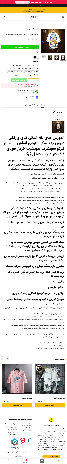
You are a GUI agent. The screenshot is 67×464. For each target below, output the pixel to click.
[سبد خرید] (4, 17)
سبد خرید (25, 461)
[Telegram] (16, 456)
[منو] (63, 17)
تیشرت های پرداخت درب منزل (26, 34)
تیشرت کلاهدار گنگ (59, 398)
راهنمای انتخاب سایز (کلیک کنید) (19, 47)
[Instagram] (19, 456)
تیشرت (63, 396)
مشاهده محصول (60, 365)
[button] (43, 41)
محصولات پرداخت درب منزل (56, 24)
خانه (65, 24)
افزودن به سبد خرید (17, 80)
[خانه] (59, 460)
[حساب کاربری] (8, 460)
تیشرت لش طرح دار (26, 398)
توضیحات (42, 105)
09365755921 (53, 456)
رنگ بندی (35, 53)
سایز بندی (35, 61)
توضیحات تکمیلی (33, 105)
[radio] (38, 57)
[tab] (43, 105)
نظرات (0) (24, 105)
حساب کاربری (8, 462)
